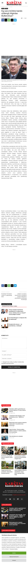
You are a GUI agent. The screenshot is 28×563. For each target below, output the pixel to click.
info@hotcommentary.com (19, 494)
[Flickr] (21, 499)
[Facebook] (2, 20)
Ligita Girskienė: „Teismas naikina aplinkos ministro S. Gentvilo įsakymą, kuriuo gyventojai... (17, 431)
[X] (5, 20)
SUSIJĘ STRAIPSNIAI (6, 304)
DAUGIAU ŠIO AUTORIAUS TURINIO (9, 306)
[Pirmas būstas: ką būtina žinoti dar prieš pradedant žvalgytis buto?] (21, 450)
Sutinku (14, 553)
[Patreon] (18, 499)
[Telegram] (15, 20)
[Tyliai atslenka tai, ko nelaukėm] (4, 438)
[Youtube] (10, 499)
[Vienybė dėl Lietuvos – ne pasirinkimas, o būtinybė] (4, 325)
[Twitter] (14, 499)
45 (26, 18)
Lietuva (7, 7)
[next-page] (4, 331)
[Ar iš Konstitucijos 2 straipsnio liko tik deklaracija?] (4, 319)
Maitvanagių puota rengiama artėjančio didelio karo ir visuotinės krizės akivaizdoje (18, 424)
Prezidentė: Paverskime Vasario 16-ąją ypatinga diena (6, 295)
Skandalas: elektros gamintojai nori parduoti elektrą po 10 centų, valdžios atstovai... (17, 410)
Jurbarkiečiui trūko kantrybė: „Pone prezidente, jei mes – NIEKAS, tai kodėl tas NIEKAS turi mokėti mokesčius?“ (17, 516)
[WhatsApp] (9, 20)
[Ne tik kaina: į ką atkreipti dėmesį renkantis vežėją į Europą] (7, 450)
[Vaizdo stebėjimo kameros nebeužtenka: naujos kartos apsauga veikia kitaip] (21, 465)
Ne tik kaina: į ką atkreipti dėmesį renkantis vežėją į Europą (7, 457)
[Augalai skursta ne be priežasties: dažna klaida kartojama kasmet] (7, 465)
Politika (11, 7)
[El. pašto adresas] (12, 20)
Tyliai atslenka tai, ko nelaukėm (16, 436)
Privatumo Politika (14, 549)
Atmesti (14, 560)
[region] (14, 548)
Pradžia (2, 7)
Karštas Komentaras (5, 18)
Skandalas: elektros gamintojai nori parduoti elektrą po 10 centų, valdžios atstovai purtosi (17, 509)
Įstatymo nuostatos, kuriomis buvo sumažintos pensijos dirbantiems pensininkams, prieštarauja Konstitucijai (21, 296)
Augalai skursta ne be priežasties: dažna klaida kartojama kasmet (6, 472)
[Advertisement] (14, 39)
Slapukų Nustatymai (14, 556)
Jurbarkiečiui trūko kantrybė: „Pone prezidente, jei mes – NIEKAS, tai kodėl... (17, 417)
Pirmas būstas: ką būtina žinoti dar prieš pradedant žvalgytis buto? (20, 457)
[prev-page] (2, 331)
